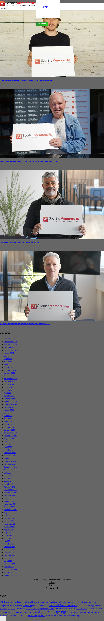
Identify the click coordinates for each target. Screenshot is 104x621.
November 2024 (10, 379)
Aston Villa (45, 602)
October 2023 (9, 407)
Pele (26, 612)
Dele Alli (11, 606)
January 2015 (9, 567)
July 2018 (7, 498)
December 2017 (10, 501)
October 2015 (9, 555)
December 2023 (10, 401)
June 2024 (8, 387)
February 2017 (9, 518)
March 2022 (8, 450)
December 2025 (10, 342)
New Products (94, 608)
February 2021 (9, 487)
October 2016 (9, 527)
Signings (60, 612)
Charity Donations (76, 602)
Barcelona (53, 602)
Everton (45, 606)
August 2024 (9, 384)
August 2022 (9, 438)
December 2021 (10, 458)
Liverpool (20, 608)
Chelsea (86, 602)
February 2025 (10, 370)
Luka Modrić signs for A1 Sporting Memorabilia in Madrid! (27, 80)
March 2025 (9, 367)
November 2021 (10, 461)
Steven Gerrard (94, 612)
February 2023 (10, 427)
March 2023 (8, 424)
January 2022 (9, 455)
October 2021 (9, 464)
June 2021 (8, 475)
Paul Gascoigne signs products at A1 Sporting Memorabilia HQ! (29, 161)
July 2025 (7, 356)
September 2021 (10, 467)
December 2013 (10, 575)
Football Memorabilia (63, 605)
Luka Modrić (36, 609)
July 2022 (7, 441)
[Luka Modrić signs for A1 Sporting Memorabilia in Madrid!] (52, 76)
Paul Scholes (21, 612)
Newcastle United (81, 609)
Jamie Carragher (5, 609)
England (27, 605)
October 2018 (9, 495)
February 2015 (9, 564)
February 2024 (10, 399)
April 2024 (8, 393)
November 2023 (10, 404)
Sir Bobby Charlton (72, 612)
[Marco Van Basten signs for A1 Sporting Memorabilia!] (52, 320)
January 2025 (9, 373)
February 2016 (9, 547)
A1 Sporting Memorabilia (18, 602)
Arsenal (38, 602)
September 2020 (11, 493)
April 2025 (8, 364)
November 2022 (10, 433)
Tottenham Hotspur (18, 615)
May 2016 (7, 538)
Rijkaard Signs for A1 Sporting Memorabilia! (20, 242)
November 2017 (10, 504)
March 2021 (8, 484)
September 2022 (10, 436)
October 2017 (9, 507)
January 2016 (9, 549)
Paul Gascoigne (11, 612)
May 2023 (8, 418)
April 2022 (8, 447)
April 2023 (8, 421)
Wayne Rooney (52, 615)
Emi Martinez (18, 606)
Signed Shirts (46, 612)
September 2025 (11, 350)
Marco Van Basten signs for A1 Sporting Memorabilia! (25, 324)
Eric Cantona (37, 605)
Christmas (93, 602)
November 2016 (10, 524)
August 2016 (8, 530)
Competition (4, 606)
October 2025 (9, 347)
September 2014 (10, 569)
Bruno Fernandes (66, 602)
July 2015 (7, 558)
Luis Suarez (29, 609)
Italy (100, 606)
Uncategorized (36, 615)
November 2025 (10, 344)
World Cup (75, 615)
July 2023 (7, 413)
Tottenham (4, 615)
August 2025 (9, 353)
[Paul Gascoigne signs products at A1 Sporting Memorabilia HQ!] (52, 158)
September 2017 (10, 510)
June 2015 (8, 561)
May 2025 (8, 361)
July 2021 (7, 473)
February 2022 (10, 453)
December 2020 (10, 490)
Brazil (59, 602)
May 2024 (8, 390)
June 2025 (8, 359)
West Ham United (64, 616)
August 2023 (9, 410)
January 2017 (9, 521)
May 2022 (8, 444)
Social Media (83, 612)
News (3, 612)
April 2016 (8, 541)
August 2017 (8, 512)
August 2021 (8, 470)
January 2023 (9, 430)
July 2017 (7, 515)
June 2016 (8, 535)
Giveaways (90, 606)
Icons (96, 605)
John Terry (13, 609)
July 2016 (7, 532)
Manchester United (65, 608)
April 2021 (7, 481)
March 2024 (9, 396)
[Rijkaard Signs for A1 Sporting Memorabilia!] (52, 239)
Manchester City (47, 609)
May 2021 (7, 478)
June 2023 (8, 416)
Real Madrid (34, 612)
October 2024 (9, 381)
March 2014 (8, 572)
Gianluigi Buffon (81, 606)
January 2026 (9, 339)
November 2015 (10, 552)
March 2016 (8, 544)
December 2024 (10, 376)
